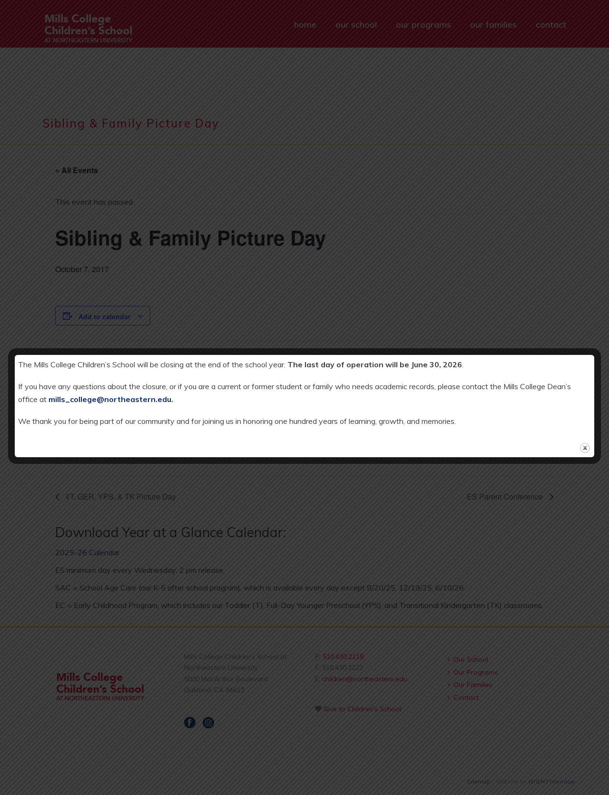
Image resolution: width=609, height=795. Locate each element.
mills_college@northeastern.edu (110, 399)
